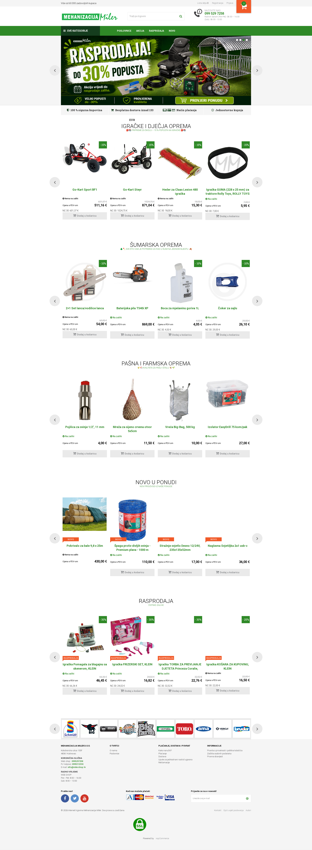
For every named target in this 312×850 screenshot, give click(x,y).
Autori (248, 810)
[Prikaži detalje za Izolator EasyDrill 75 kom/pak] (132, 394)
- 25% (198, 501)
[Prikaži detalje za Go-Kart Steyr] (132, 158)
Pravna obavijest (215, 756)
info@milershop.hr (77, 767)
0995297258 (77, 761)
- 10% (103, 263)
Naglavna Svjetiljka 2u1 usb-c (132, 545)
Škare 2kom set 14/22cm (180, 545)
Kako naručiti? (165, 750)
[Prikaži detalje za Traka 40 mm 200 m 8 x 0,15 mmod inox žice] (227, 400)
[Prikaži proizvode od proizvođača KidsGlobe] (89, 729)
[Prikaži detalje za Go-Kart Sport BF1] (85, 156)
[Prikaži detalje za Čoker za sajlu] (227, 282)
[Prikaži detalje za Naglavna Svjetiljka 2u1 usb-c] (132, 511)
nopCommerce (162, 838)
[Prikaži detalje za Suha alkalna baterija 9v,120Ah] (180, 400)
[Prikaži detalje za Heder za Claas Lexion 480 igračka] (180, 163)
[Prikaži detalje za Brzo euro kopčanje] (227, 507)
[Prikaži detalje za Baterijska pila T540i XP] (132, 272)
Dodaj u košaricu (87, 215)
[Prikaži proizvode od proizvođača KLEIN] (241, 729)
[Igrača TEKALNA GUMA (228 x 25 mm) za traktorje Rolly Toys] (227, 163)
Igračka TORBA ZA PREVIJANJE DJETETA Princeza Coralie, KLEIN (84, 668)
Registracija (217, 3)
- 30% (103, 619)
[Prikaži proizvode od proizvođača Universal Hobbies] (70, 729)
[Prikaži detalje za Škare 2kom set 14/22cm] (180, 519)
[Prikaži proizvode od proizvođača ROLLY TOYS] (222, 729)
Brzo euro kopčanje (228, 545)
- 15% (103, 145)
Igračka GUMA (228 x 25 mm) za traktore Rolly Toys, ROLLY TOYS (228, 191)
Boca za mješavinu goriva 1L (180, 308)
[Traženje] (180, 16)
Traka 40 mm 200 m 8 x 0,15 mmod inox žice (227, 429)
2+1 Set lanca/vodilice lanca (85, 308)
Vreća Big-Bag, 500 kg (85, 427)
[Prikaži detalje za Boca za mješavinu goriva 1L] (180, 282)
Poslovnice (114, 753)
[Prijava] (247, 798)
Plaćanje (162, 753)
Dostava (162, 756)
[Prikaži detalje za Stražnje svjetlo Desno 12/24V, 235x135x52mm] (85, 513)
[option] (85, 182)
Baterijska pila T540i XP (132, 308)
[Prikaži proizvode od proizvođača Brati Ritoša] (127, 729)
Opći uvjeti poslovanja (233, 810)
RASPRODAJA (166, 539)
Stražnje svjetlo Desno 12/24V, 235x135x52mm (84, 547)
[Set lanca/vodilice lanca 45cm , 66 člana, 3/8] (85, 282)
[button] (55, 182)
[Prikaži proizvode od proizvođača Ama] (165, 729)
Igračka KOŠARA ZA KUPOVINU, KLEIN (132, 666)
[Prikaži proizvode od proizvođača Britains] (108, 729)
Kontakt (217, 810)
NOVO (71, 539)
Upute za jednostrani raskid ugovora (175, 759)
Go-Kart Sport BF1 (84, 189)
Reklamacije (164, 762)
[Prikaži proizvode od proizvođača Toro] (146, 729)
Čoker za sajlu (227, 308)
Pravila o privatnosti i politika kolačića (224, 750)
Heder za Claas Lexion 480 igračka (180, 191)
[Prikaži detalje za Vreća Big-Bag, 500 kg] (85, 400)
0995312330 (77, 764)
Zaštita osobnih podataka (219, 753)
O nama (113, 750)
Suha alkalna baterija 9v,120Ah (180, 427)
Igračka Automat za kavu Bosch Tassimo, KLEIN (227, 666)
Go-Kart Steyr (132, 189)
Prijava (230, 3)
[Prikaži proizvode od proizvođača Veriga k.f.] (184, 729)
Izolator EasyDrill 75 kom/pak (132, 427)
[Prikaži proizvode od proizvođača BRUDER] (203, 729)
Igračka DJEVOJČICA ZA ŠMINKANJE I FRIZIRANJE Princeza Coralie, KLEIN (179, 668)
